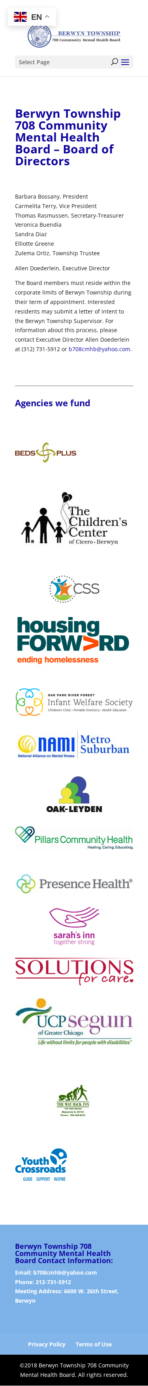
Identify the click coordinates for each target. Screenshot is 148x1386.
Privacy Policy (47, 1344)
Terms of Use (94, 1344)
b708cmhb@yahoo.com (99, 349)
